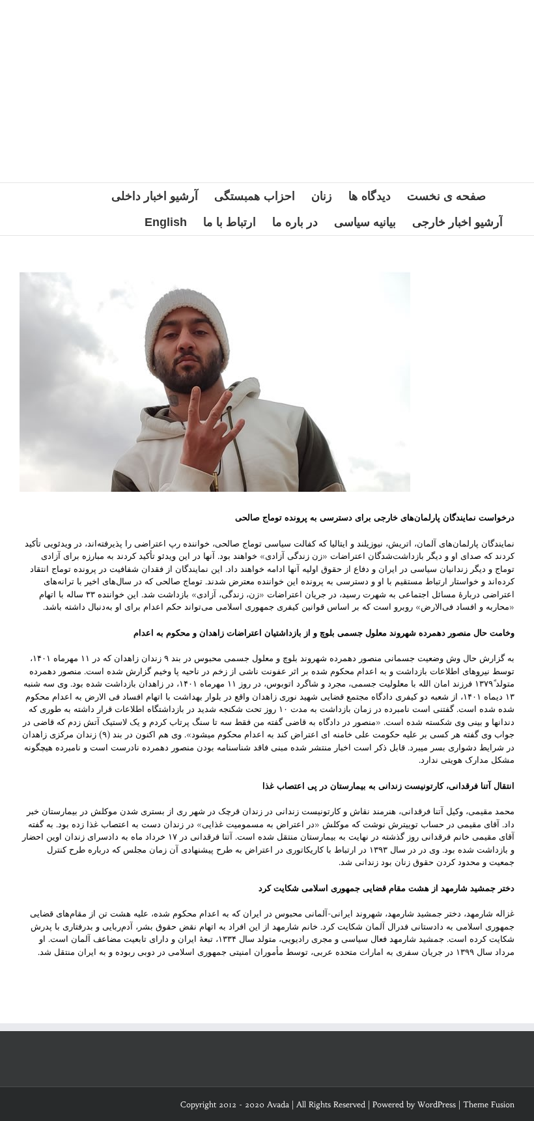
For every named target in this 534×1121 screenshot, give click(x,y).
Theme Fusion (488, 1104)
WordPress (436, 1104)
